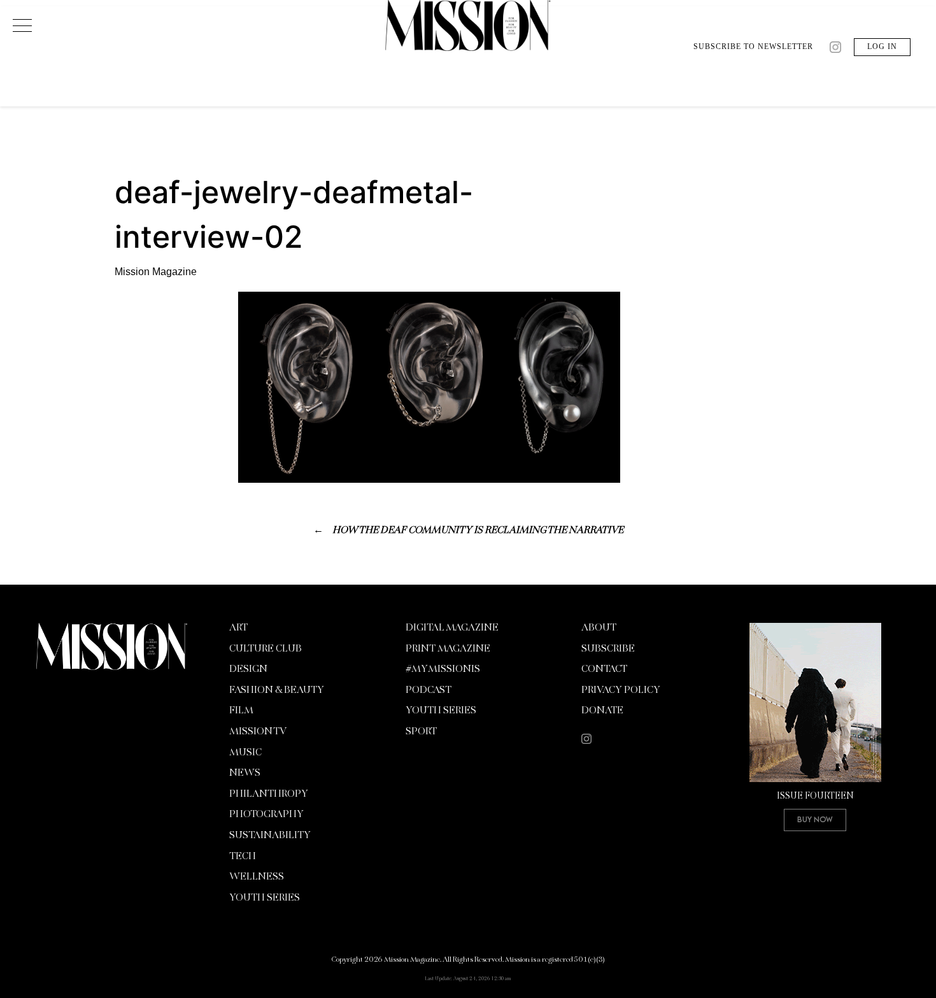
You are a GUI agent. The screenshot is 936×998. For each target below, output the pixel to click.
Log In (882, 46)
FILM (241, 711)
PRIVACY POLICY (620, 690)
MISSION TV (258, 732)
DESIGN (248, 669)
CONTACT (604, 669)
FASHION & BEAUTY (276, 690)
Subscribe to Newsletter (753, 46)
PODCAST (428, 690)
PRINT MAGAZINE (448, 649)
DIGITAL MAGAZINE (452, 628)
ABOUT (598, 628)
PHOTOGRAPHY (266, 815)
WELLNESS (256, 877)
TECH (242, 857)
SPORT (421, 732)
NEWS (244, 773)
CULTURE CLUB (265, 649)
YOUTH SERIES (264, 898)
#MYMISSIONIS (443, 669)
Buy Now (815, 819)
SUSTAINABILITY (270, 836)
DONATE (602, 711)
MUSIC (245, 753)
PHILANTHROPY (268, 794)
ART (238, 628)
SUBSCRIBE (608, 649)
